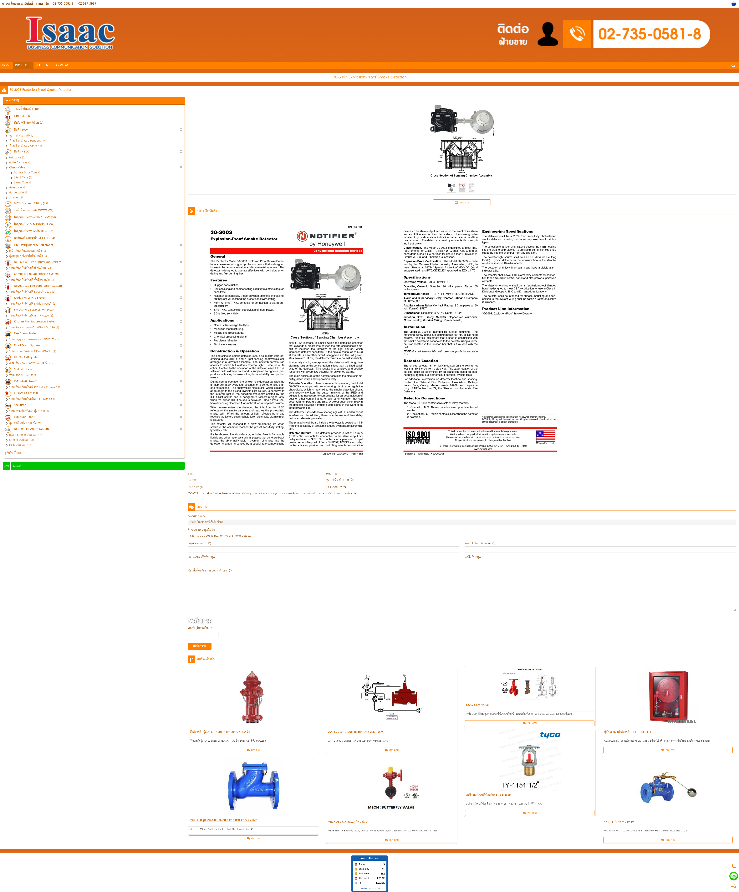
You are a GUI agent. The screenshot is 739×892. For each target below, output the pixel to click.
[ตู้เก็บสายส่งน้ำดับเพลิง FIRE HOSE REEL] (668, 697)
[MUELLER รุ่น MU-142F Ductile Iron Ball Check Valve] (253, 787)
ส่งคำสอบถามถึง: (197, 516)
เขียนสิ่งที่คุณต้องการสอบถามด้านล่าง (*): (210, 570)
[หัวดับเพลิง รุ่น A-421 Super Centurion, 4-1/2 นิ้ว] (253, 697)
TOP (733, 887)
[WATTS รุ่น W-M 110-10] (668, 787)
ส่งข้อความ (199, 646)
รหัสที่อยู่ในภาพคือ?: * (200, 628)
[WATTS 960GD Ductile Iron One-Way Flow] (391, 697)
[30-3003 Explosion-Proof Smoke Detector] (734, 4)
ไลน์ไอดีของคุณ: (473, 557)
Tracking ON (374, 888)
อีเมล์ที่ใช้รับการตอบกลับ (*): (480, 543)
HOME (6, 65)
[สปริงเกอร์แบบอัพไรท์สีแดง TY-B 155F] (529, 760)
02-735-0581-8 (63, 4)
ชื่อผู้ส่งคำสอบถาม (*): (200, 543)
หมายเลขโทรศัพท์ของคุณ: (202, 557)
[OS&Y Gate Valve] (529, 684)
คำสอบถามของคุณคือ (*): (201, 529)
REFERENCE (43, 65)
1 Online (363, 888)
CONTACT (63, 65)
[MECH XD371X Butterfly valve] (391, 787)
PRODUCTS (23, 65)
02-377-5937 (87, 4)
